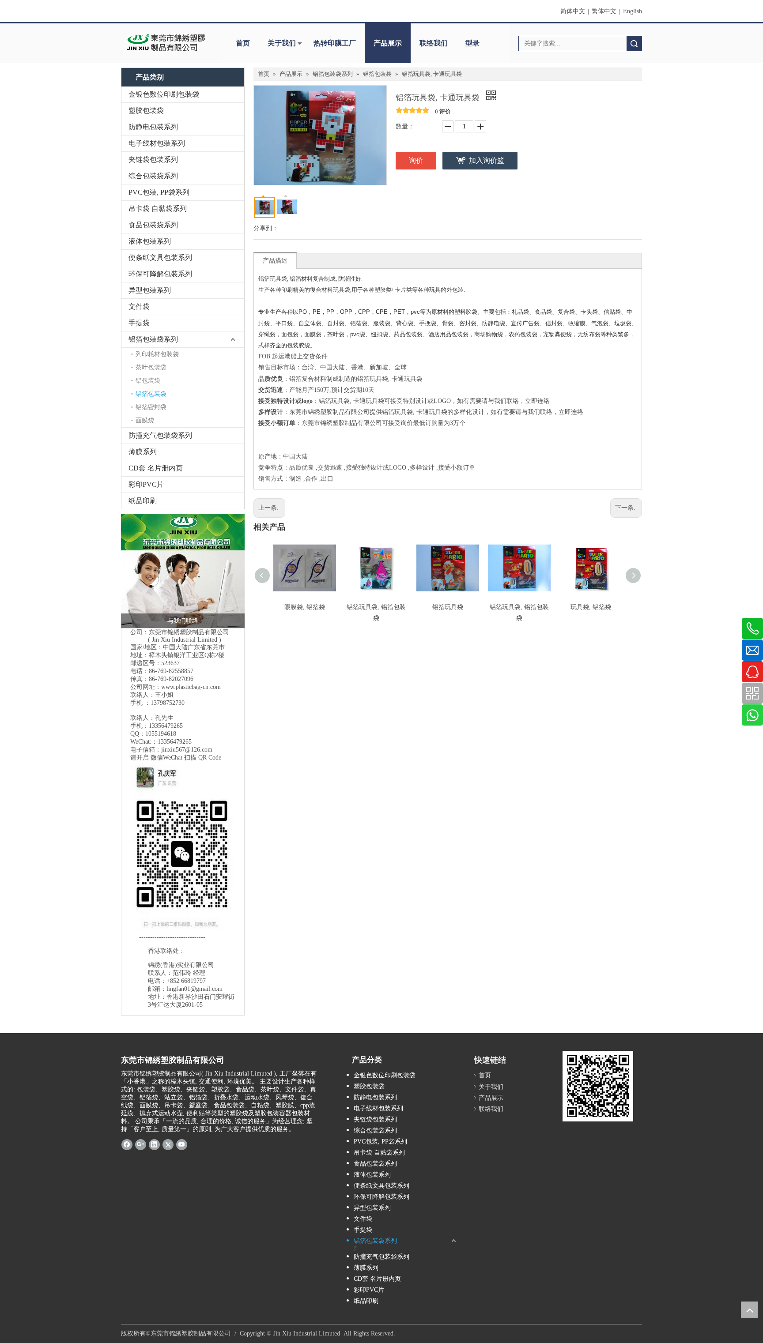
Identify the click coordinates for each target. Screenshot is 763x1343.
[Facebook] (126, 1144)
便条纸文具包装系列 (160, 257)
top (749, 1310)
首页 (243, 43)
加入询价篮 (486, 160)
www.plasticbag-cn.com (191, 687)
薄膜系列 (142, 451)
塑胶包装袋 (146, 110)
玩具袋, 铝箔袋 (590, 607)
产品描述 (275, 260)
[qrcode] (598, 1086)
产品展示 (388, 43)
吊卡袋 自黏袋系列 (157, 208)
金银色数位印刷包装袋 (163, 94)
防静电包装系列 (153, 127)
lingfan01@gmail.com (194, 989)
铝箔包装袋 (151, 394)
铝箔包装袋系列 (153, 339)
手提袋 (139, 323)
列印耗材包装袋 (157, 354)
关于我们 (282, 43)
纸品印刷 (142, 500)
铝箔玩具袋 (447, 607)
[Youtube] (181, 1144)
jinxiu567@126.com (186, 749)
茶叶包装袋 (151, 367)
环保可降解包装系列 (160, 274)
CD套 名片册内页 (155, 468)
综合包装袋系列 (153, 176)
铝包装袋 (148, 380)
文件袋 (139, 306)
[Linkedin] (154, 1144)
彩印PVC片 (146, 484)
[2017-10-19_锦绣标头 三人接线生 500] (183, 571)
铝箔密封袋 (151, 407)
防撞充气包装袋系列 (160, 435)
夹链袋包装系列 (153, 159)
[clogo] (166, 43)
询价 (416, 160)
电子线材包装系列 (156, 143)
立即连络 (537, 401)
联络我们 (433, 43)
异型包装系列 (149, 290)
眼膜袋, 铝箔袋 (304, 607)
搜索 (634, 43)
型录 (472, 43)
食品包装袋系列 (153, 225)
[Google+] (140, 1144)
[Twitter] (168, 1144)
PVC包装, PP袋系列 (158, 192)
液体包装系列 (149, 241)
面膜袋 (145, 420)
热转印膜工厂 (335, 43)
